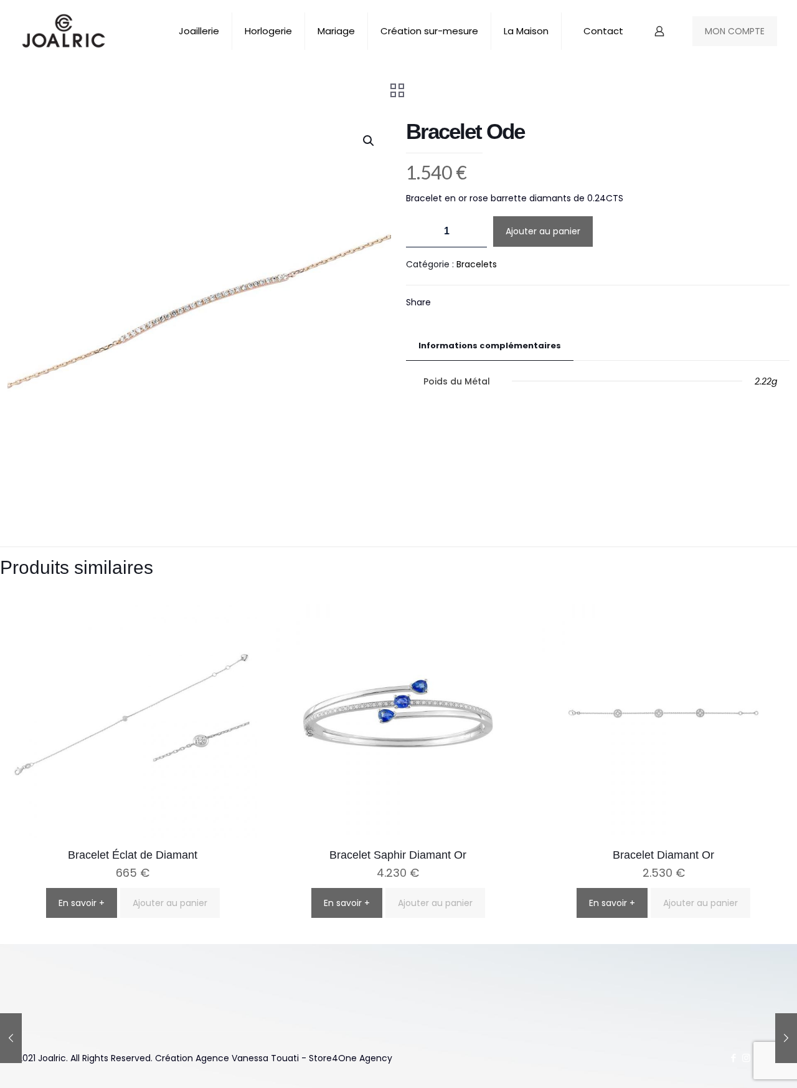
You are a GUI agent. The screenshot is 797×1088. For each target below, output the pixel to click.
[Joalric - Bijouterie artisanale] (64, 31)
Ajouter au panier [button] (170, 903)
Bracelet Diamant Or (663, 855)
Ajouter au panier (543, 231)
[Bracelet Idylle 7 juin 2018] (11, 1038)
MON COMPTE (735, 31)
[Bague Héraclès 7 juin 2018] (786, 1038)
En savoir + (82, 903)
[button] (369, 140)
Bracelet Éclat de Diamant (132, 855)
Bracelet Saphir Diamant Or (397, 855)
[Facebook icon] (733, 1057)
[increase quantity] (473, 231)
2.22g (766, 381)
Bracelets (476, 264)
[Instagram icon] (746, 1057)
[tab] (489, 346)
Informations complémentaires (489, 345)
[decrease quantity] (420, 231)
